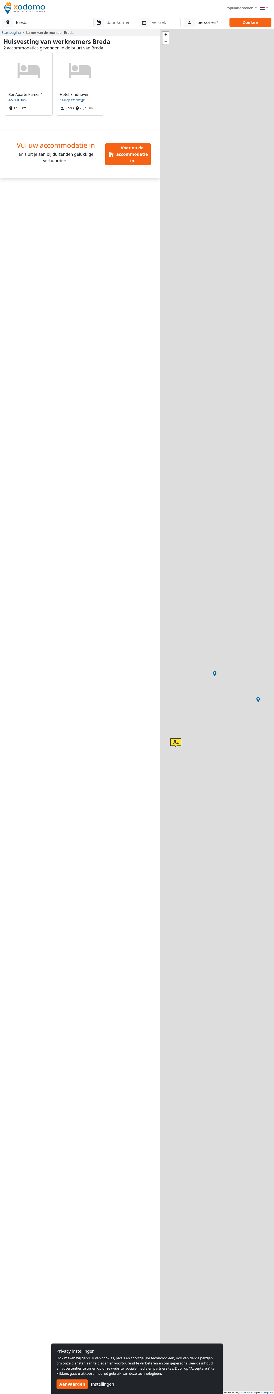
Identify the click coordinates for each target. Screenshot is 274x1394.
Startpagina (11, 32)
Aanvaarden (72, 1384)
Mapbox (268, 1392)
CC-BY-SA (245, 1392)
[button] (214, 673)
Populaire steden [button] (240, 8)
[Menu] (264, 8)
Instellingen (102, 1384)
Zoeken (250, 22)
